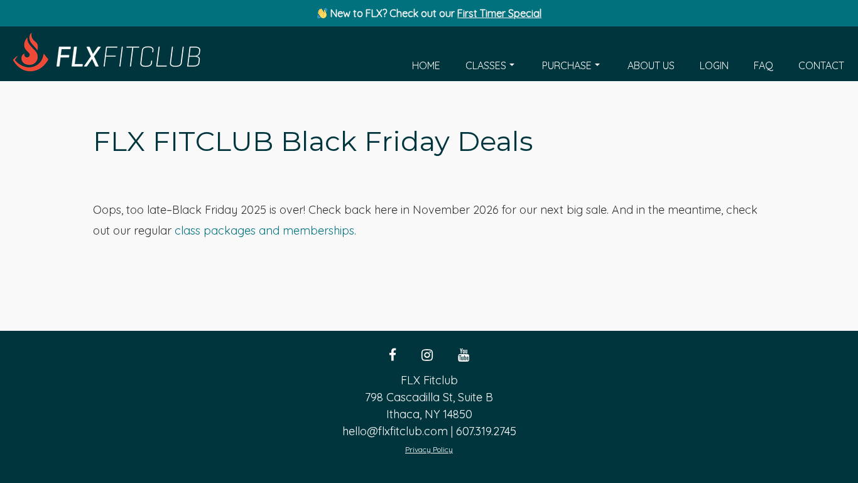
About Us (651, 65)
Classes (485, 65)
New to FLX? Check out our (434, 13)
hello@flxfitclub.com (395, 431)
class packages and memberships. (265, 230)
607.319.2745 (486, 431)
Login (714, 65)
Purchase (567, 65)
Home (426, 65)
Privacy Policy (429, 449)
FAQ (763, 65)
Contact (821, 65)
